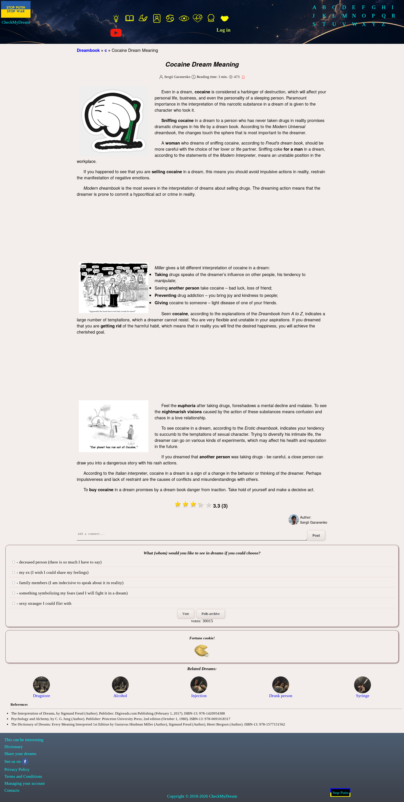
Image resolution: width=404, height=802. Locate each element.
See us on (12, 761)
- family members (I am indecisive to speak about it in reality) (70, 582)
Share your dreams (20, 753)
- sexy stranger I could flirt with (43, 603)
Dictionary (13, 746)
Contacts (11, 790)
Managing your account (24, 783)
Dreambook (88, 50)
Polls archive (211, 614)
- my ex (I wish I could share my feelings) (52, 572)
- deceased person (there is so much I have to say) (59, 562)
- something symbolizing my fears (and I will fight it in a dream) (72, 593)
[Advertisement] (202, 230)
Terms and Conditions (23, 776)
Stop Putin (340, 793)
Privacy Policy (16, 769)
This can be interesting (23, 739)
